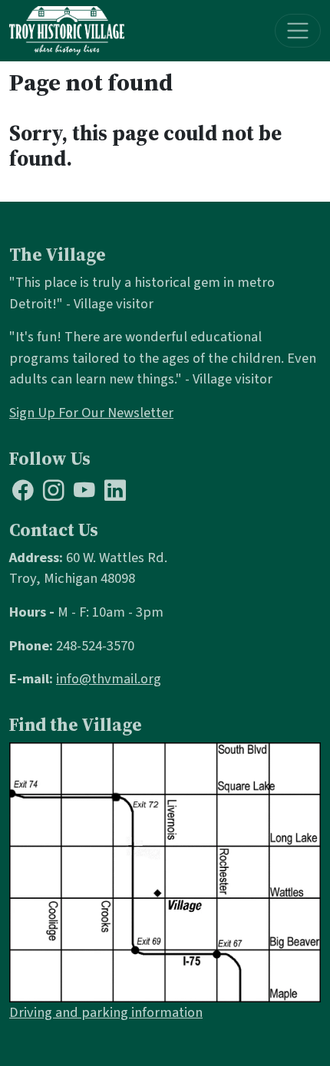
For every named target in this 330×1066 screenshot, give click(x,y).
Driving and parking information (106, 1012)
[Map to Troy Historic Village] (165, 871)
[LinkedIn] (115, 494)
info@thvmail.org (108, 679)
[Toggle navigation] (298, 31)
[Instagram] (54, 494)
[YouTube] (84, 494)
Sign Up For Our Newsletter (91, 413)
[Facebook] (23, 494)
